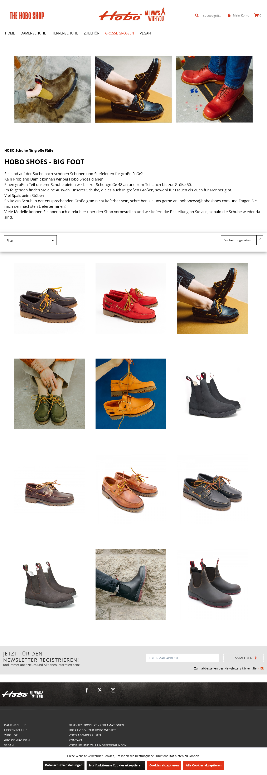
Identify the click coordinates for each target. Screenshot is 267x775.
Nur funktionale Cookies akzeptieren (115, 765)
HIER (260, 668)
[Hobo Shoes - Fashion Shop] (41, 694)
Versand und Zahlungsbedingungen (98, 745)
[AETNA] (49, 489)
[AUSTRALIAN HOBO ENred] (130, 584)
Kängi (212, 433)
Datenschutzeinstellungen (63, 765)
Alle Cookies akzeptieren (204, 765)
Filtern (10, 240)
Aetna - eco (49, 338)
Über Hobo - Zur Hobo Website (92, 730)
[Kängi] (212, 393)
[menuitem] (208, 15)
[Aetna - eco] (49, 298)
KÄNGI (49, 624)
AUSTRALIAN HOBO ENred (131, 624)
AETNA (49, 529)
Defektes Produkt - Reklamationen (96, 725)
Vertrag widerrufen (85, 735)
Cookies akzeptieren (164, 765)
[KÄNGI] (49, 584)
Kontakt (75, 740)
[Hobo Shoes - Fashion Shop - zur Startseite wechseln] (135, 15)
